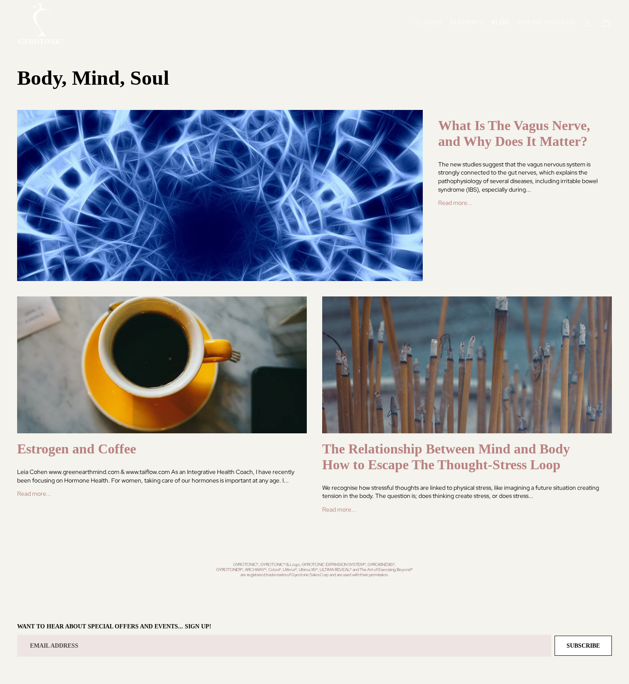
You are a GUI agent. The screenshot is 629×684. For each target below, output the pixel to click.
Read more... (455, 203)
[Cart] (605, 23)
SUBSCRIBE (583, 646)
